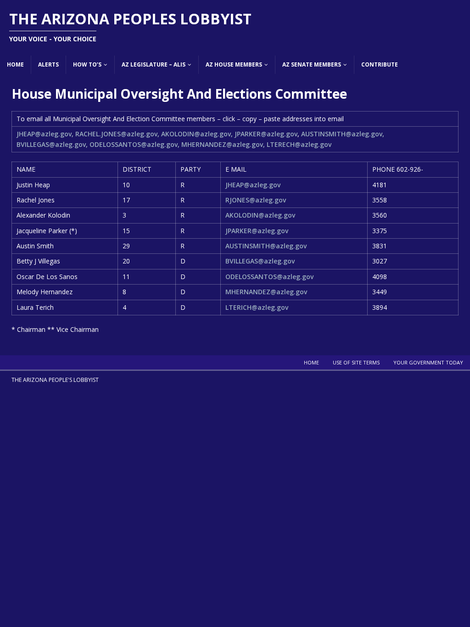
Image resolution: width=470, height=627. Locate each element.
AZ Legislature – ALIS (153, 64)
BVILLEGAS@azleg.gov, (52, 144)
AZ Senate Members (311, 64)
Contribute (379, 64)
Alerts (48, 64)
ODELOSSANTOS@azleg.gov (269, 276)
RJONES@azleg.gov (255, 200)
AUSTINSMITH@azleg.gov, (342, 133)
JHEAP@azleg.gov (252, 184)
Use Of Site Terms (356, 362)
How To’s (87, 64)
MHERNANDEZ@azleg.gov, (223, 144)
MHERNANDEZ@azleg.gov (266, 291)
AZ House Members (234, 64)
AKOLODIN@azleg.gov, (197, 133)
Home (15, 64)
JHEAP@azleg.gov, (45, 133)
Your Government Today (428, 362)
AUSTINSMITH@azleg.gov (266, 245)
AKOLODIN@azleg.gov (260, 215)
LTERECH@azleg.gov (299, 144)
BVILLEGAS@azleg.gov (260, 261)
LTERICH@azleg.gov (256, 307)
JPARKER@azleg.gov (266, 133)
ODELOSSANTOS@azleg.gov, (134, 144)
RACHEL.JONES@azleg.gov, (117, 133)
